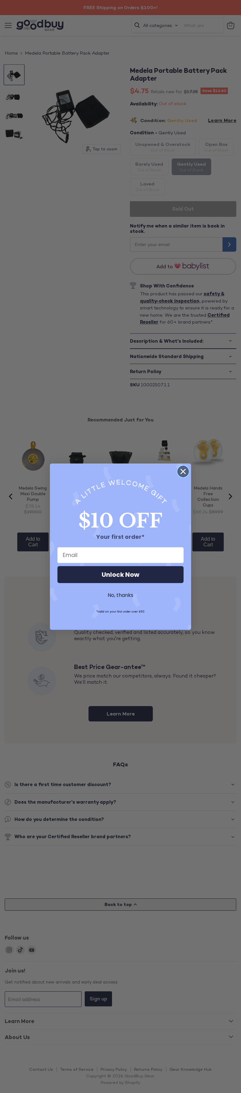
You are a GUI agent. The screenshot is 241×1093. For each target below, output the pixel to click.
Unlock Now (120, 574)
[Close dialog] (183, 471)
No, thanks (120, 595)
